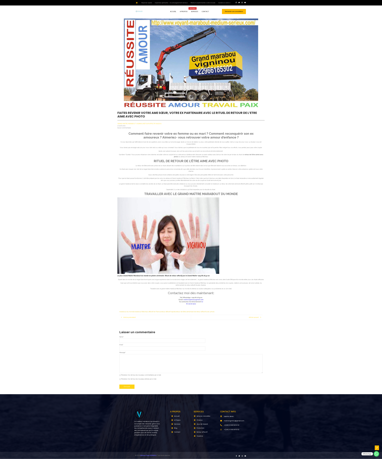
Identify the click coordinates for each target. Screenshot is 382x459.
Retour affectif (202, 432)
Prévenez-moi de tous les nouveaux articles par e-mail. (139, 379)
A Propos (177, 420)
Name (121, 337)
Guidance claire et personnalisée (220, 2)
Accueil (177, 416)
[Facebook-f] (236, 2)
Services (177, 424)
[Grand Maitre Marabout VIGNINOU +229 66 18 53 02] (139, 11)
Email (121, 344)
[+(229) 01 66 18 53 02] (221, 425)
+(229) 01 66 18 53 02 (231, 425)
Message (122, 352)
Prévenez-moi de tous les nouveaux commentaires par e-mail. (141, 375)
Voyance (200, 436)
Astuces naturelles (203, 416)
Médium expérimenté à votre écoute (193, 2)
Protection (200, 428)
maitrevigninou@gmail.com (193, 299)
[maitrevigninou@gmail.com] (221, 421)
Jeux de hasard (202, 424)
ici (202, 302)
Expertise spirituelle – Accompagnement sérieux (161, 2)
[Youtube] (245, 2)
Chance (199, 420)
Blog (175, 428)
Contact (177, 432)
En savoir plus (191, 304)
